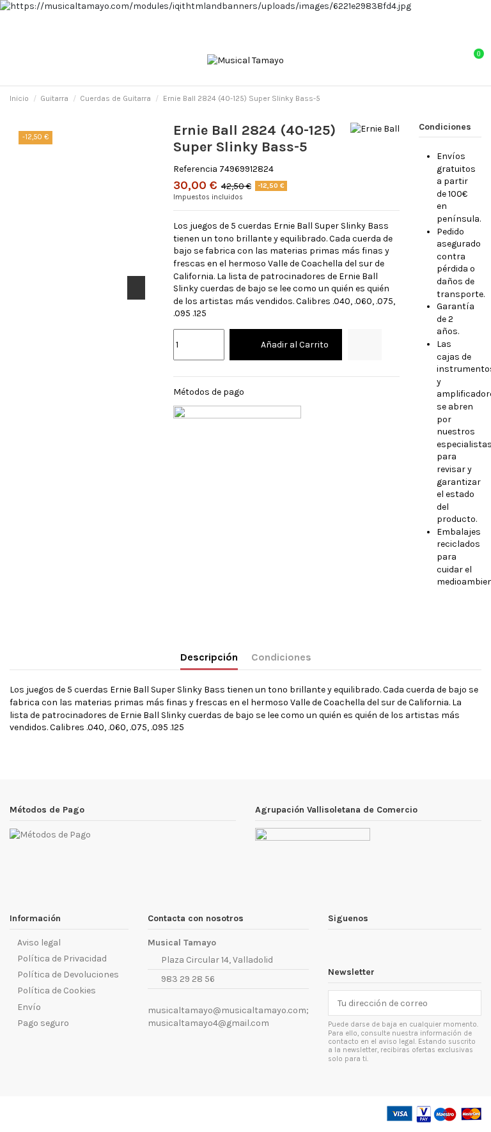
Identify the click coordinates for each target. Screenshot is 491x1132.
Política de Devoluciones (68, 974)
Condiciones (281, 657)
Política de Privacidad (62, 958)
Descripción (209, 657)
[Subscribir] (468, 1003)
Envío (29, 1007)
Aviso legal (39, 942)
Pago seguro (43, 1023)
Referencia (195, 169)
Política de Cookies (56, 990)
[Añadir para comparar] (365, 344)
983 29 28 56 (188, 979)
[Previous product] (464, 99)
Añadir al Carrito (295, 344)
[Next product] (476, 99)
